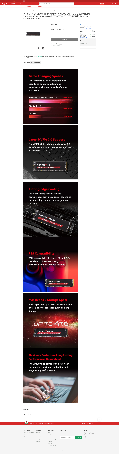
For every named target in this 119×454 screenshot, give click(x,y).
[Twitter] (89, 434)
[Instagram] (85, 438)
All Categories (39, 439)
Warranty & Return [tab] (36, 62)
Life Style (39, 6)
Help (117, 0)
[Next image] (43, 48)
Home (24, 10)
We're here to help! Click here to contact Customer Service (42, 423)
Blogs (114, 0)
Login (108, 3)
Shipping (50, 441)
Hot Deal (37, 434)
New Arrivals (38, 436)
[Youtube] (93, 434)
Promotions (95, 0)
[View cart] (115, 3)
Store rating (82, 30)
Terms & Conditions (86, 450)
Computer (28, 6)
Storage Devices (34, 10)
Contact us (93, 423)
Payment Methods (51, 436)
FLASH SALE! (28, 0)
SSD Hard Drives (42, 10)
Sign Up (111, 3)
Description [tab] (27, 62)
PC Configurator (102, 0)
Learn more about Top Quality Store (86, 28)
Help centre (85, 423)
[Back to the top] (99, 419)
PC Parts (28, 10)
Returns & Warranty (52, 439)
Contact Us (50, 443)
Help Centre (50, 434)
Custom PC (109, 0)
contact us (40, 56)
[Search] (72, 4)
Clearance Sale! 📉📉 (20, 0)
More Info (64, 39)
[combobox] (56, 3)
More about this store (83, 37)
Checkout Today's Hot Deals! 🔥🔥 (8, 0)
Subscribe (79, 437)
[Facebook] (86, 434)
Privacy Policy (93, 450)
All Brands (38, 441)
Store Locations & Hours (29, 432)
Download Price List (52, 445)
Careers (78, 3)
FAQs (49, 432)
